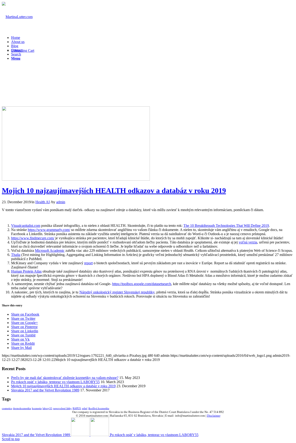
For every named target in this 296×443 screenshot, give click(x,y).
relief (84, 408)
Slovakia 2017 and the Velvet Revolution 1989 (45, 390)
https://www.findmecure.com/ (32, 238)
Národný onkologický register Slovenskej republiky (116, 292)
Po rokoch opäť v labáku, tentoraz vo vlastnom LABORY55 (55, 382)
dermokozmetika (22, 408)
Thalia (15, 255)
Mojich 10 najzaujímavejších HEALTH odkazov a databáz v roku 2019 (114, 190)
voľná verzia (248, 242)
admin (60, 202)
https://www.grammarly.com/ (49, 230)
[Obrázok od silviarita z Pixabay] (76, 179)
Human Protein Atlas (26, 271)
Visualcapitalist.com (25, 226)
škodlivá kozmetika (98, 408)
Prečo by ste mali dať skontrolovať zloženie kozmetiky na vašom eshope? (64, 378)
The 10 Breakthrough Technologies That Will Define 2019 (226, 226)
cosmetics (7, 408)
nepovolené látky (62, 408)
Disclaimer (213, 415)
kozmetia (37, 408)
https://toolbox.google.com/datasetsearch (141, 284)
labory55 (47, 408)
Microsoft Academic (50, 250)
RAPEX (77, 408)
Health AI (42, 202)
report (88, 263)
